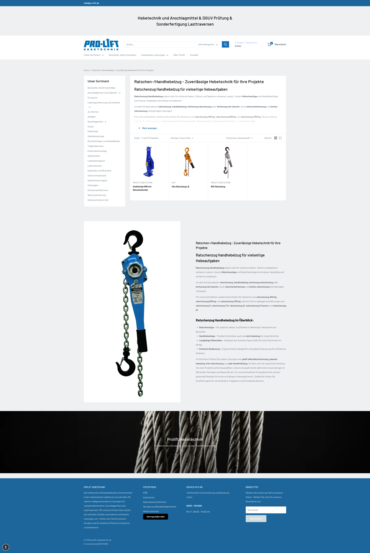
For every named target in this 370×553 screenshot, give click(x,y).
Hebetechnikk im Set (98, 200)
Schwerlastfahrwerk (98, 190)
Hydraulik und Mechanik (99, 170)
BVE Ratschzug (218, 186)
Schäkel (92, 116)
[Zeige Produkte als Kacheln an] (275, 138)
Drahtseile (93, 131)
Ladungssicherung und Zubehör (104, 102)
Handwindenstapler (98, 180)
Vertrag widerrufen (156, 516)
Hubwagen (93, 185)
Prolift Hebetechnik (142, 182)
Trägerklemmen (96, 146)
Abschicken (256, 518)
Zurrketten (93, 111)
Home (86, 70)
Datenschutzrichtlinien (154, 502)
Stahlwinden (94, 155)
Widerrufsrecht (151, 511)
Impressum (149, 497)
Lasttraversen (95, 165)
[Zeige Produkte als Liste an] (280, 138)
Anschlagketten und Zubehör (103, 92)
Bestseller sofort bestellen (122, 54)
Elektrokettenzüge (97, 150)
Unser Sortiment (92, 54)
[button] (5, 547)
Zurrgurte (93, 97)
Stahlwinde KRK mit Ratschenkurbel (142, 188)
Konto (238, 45)
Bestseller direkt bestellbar (101, 87)
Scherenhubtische (97, 175)
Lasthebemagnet (96, 160)
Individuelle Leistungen (153, 54)
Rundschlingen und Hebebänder (104, 141)
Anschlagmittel (95, 121)
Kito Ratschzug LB (180, 186)
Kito (173, 182)
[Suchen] (225, 44)
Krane (91, 126)
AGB (145, 492)
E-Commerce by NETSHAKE (96, 544)
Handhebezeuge (96, 136)
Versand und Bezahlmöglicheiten (159, 506)
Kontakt (194, 54)
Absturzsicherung (97, 195)
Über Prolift (179, 54)
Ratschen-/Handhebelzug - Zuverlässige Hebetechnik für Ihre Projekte (122, 70)
